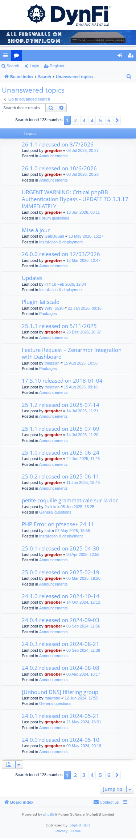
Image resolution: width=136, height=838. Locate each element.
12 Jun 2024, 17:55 (81, 698)
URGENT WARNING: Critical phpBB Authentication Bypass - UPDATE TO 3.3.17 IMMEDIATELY (75, 199)
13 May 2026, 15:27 (86, 236)
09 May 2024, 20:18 (83, 746)
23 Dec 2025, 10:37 (83, 332)
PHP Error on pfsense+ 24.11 (58, 524)
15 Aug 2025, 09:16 (81, 387)
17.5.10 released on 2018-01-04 (62, 380)
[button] (117, 120)
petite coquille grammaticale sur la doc (70, 500)
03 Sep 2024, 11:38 (83, 650)
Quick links (7, 57)
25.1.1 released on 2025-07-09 (60, 428)
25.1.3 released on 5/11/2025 (59, 325)
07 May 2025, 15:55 (72, 530)
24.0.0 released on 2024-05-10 (60, 739)
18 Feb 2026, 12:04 (69, 284)
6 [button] (108, 120)
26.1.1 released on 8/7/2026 (58, 144)
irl (46, 284)
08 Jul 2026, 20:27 (82, 150)
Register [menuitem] (132, 57)
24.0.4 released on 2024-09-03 (60, 620)
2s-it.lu (50, 507)
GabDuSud (54, 236)
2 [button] (75, 120)
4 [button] (92, 120)
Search (13, 66)
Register (57, 66)
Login (34, 66)
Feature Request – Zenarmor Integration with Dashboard (71, 353)
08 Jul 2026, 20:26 (82, 174)
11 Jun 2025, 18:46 (83, 482)
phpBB (49, 814)
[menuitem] (129, 77)
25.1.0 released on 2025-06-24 (60, 452)
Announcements (53, 156)
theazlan (52, 363)
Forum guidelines (54, 218)
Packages (48, 313)
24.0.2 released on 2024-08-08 (60, 667)
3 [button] (83, 120)
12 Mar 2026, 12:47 (83, 260)
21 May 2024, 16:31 (83, 722)
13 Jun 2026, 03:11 (83, 212)
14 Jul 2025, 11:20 (82, 435)
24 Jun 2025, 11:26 (83, 458)
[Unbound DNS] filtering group (60, 692)
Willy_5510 (54, 308)
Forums (18, 57)
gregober (53, 150)
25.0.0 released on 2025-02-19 (60, 572)
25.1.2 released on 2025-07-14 (60, 404)
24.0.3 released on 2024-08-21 (60, 643)
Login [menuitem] (121, 57)
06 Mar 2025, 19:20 (83, 578)
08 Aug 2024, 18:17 (83, 674)
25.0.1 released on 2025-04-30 (60, 548)
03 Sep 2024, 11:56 (83, 626)
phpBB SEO (80, 825)
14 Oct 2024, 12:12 (83, 602)
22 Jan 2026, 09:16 (85, 308)
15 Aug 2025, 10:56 (81, 363)
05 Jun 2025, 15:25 (77, 507)
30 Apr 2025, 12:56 (82, 554)
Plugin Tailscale (40, 301)
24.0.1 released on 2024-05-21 (60, 715)
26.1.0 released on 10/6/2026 (59, 168)
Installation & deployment (61, 242)
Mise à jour (36, 230)
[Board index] (68, 14)
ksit (48, 530)
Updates (32, 277)
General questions (55, 512)
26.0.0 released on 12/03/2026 (61, 254)
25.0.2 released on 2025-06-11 (60, 476)
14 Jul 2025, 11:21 (82, 411)
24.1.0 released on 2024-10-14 (60, 596)
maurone (52, 698)
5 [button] (100, 120)
